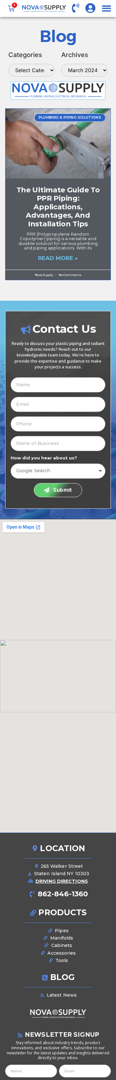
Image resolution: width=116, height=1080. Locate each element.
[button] (106, 8)
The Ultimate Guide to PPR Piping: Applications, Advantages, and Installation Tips (58, 207)
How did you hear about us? (44, 458)
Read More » (58, 258)
